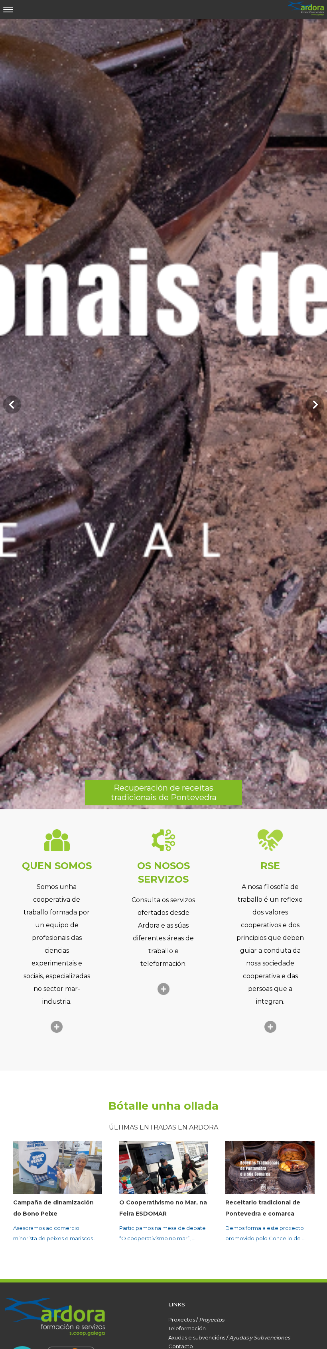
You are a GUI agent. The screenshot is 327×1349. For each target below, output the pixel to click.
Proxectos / (196, 1319)
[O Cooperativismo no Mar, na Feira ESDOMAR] (57, 1167)
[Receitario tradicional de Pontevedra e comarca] (163, 1167)
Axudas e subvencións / (229, 1337)
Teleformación (187, 1328)
